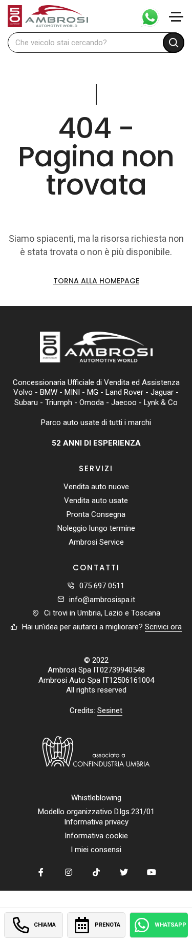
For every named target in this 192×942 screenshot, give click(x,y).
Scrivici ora (163, 626)
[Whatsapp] (145, 16)
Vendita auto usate (96, 500)
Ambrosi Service (96, 542)
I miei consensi (96, 849)
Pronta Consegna (96, 514)
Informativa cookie (96, 835)
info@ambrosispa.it (102, 599)
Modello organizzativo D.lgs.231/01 (96, 811)
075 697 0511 (101, 585)
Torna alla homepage (96, 281)
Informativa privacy (96, 821)
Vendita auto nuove (96, 486)
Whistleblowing (96, 797)
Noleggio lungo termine (96, 528)
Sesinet (109, 710)
